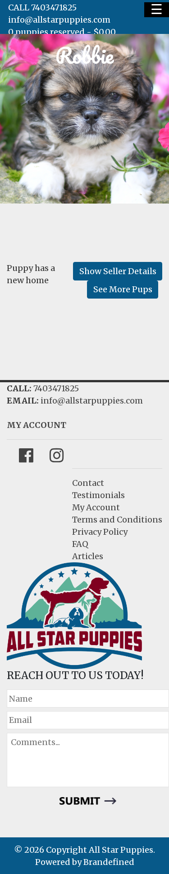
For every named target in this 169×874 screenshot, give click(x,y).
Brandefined (108, 862)
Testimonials (98, 495)
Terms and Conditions (117, 519)
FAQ (80, 544)
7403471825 (56, 388)
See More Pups (122, 289)
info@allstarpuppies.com (59, 19)
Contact (88, 483)
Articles (87, 556)
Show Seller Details (117, 271)
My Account (96, 507)
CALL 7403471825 (42, 7)
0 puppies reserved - (62, 32)
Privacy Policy (100, 532)
